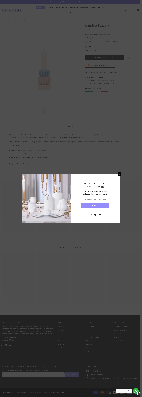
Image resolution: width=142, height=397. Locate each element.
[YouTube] (100, 214)
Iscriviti (95, 206)
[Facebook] (91, 214)
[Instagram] (95, 214)
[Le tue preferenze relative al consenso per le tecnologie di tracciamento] (138, 393)
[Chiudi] (119, 174)
